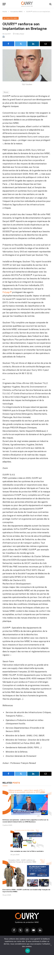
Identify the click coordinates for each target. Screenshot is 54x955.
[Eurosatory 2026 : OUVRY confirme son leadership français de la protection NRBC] (27, 873)
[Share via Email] (45, 43)
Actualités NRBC (11, 18)
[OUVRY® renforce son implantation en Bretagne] (27, 65)
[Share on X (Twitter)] (21, 43)
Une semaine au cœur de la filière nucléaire (27, 851)
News (6, 92)
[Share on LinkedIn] (33, 43)
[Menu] (4, 4)
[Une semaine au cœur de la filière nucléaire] (27, 839)
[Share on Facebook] (8, 43)
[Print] (4, 36)
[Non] (51, 945)
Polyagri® (7, 292)
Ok (27, 951)
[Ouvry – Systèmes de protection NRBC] (27, 4)
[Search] (50, 4)
